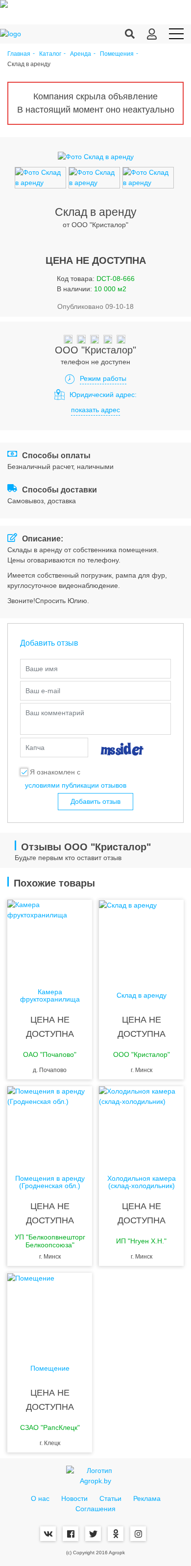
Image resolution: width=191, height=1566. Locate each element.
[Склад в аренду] (141, 939)
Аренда (80, 54)
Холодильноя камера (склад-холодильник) (141, 1182)
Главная (18, 54)
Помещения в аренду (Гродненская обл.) (50, 1182)
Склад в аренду (142, 995)
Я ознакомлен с (55, 772)
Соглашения (95, 1509)
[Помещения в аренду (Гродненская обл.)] (49, 1125)
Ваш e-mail (42, 691)
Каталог (50, 54)
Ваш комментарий (54, 713)
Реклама (147, 1498)
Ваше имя (41, 669)
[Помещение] (49, 1312)
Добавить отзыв (95, 801)
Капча (35, 747)
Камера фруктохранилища (50, 995)
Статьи (110, 1498)
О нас (40, 1498)
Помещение (50, 1368)
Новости (74, 1498)
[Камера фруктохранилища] (49, 939)
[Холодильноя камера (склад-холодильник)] (141, 1125)
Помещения (117, 54)
